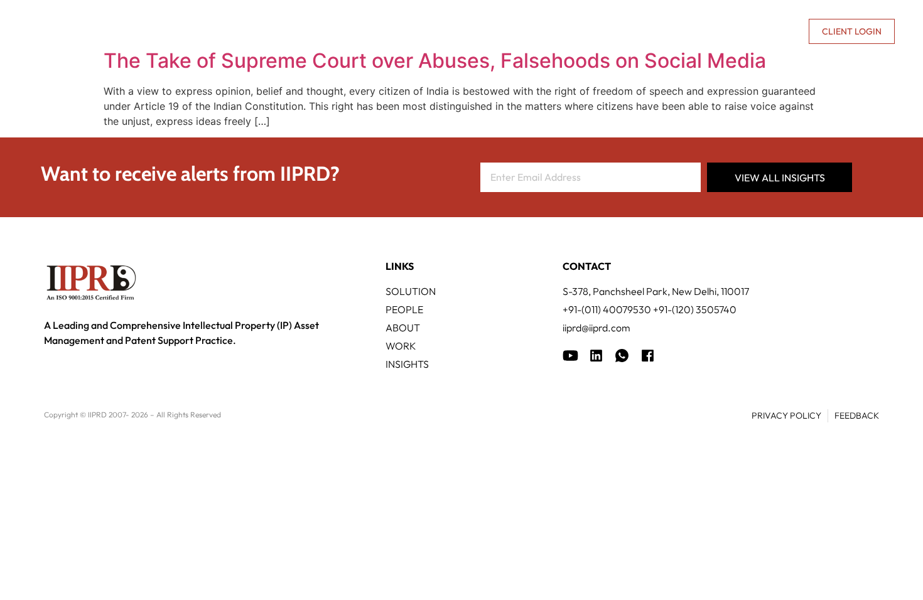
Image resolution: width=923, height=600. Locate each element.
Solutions (348, 31)
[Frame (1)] (596, 355)
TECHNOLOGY (430, 31)
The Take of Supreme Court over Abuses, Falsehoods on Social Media (435, 60)
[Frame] (622, 355)
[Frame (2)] (648, 355)
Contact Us (768, 31)
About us (691, 31)
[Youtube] (570, 355)
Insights (637, 31)
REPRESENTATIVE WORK (539, 31)
